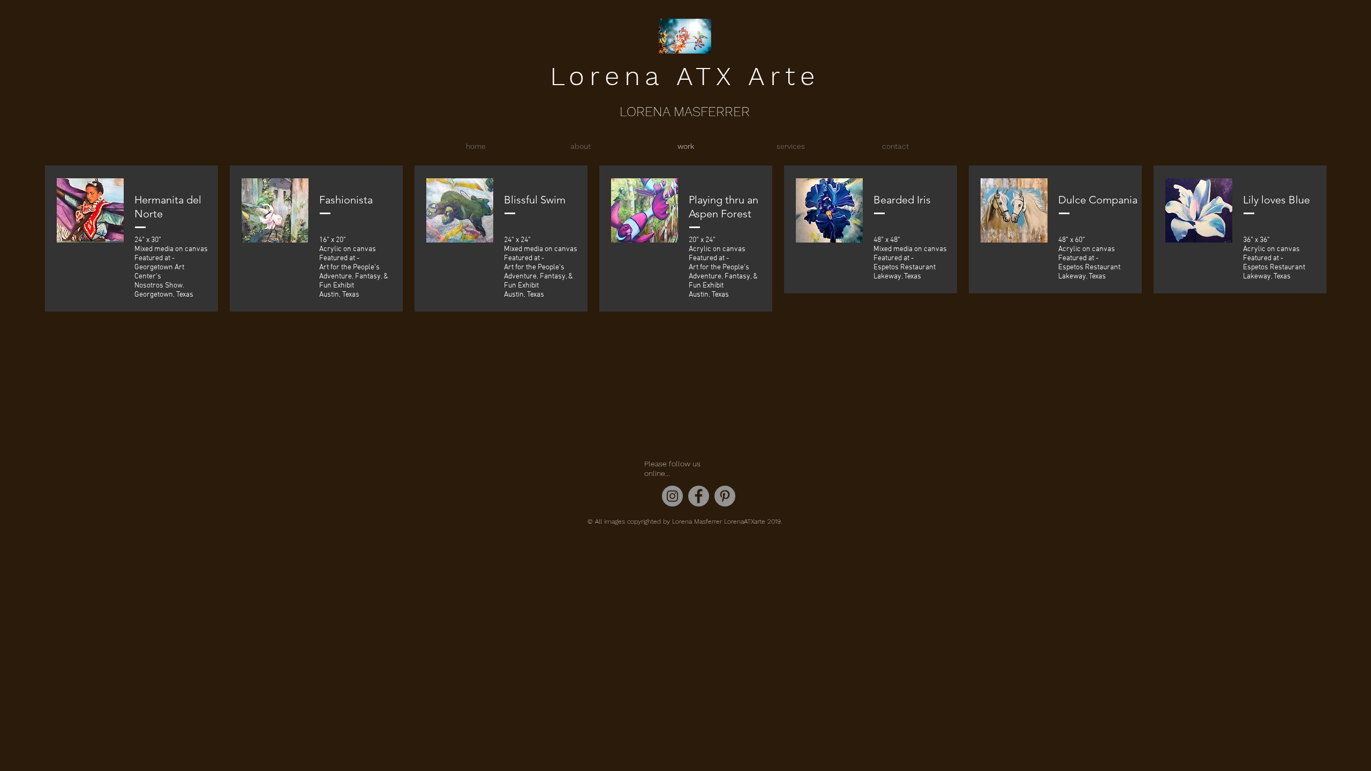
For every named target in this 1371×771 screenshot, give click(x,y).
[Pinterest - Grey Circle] (724, 496)
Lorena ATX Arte (685, 76)
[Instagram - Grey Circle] (672, 496)
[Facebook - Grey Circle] (698, 496)
